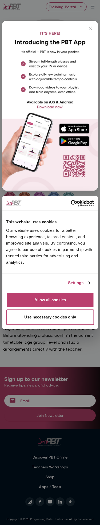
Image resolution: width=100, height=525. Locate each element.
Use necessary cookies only (50, 317)
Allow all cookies (50, 299)
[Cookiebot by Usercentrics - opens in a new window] (71, 203)
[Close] (90, 28)
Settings (76, 282)
